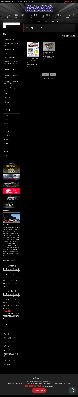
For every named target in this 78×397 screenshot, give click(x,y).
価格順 (67, 36)
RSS (5, 364)
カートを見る (8, 350)
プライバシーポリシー (10, 360)
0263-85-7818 (71, 2)
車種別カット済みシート (11, 71)
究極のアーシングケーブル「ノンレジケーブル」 (11, 63)
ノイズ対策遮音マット (11, 57)
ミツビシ (7, 147)
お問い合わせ (8, 346)
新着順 (73, 36)
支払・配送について (10, 338)
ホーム (25, 21)
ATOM (9, 364)
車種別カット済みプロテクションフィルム (11, 83)
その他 (6, 102)
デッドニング (8, 53)
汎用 (5, 156)
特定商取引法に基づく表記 (11, 355)
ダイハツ (7, 131)
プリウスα (37, 21)
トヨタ (31, 21)
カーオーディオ (9, 49)
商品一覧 (6, 334)
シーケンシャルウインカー (11, 89)
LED (5, 94)
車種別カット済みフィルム (11, 77)
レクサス (7, 139)
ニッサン (7, 135)
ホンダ (6, 123)
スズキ (6, 143)
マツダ (6, 127)
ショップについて (9, 342)
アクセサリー (44, 21)
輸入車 (6, 152)
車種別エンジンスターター (11, 44)
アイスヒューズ (54, 21)
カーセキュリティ (9, 39)
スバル (6, 119)
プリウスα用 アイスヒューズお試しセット (33, 60)
